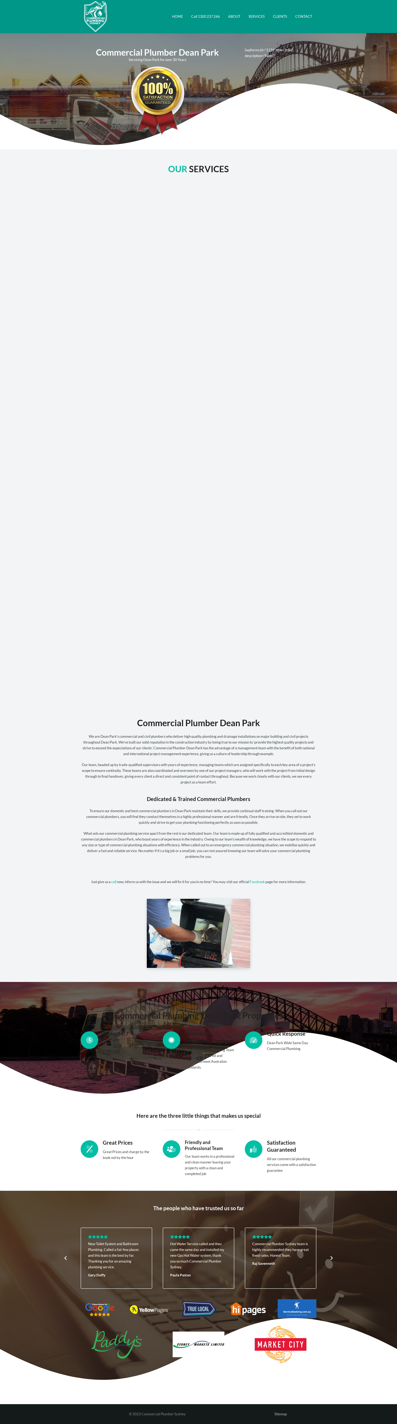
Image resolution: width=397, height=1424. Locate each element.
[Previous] (66, 1258)
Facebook (257, 882)
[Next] (331, 1258)
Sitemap (280, 1414)
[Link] (96, 16)
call (113, 882)
